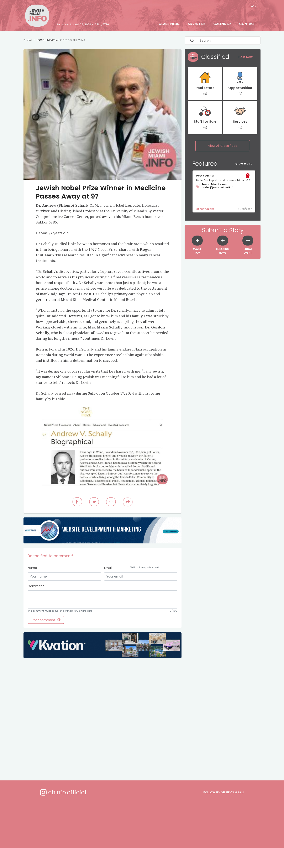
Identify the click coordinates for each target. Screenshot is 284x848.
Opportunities (205, 209)
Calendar (222, 23)
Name (32, 567)
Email (131, 567)
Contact (247, 23)
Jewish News (46, 40)
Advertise (196, 23)
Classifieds (169, 23)
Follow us (223, 792)
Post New (245, 57)
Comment (36, 586)
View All (222, 145)
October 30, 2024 (72, 40)
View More (243, 164)
